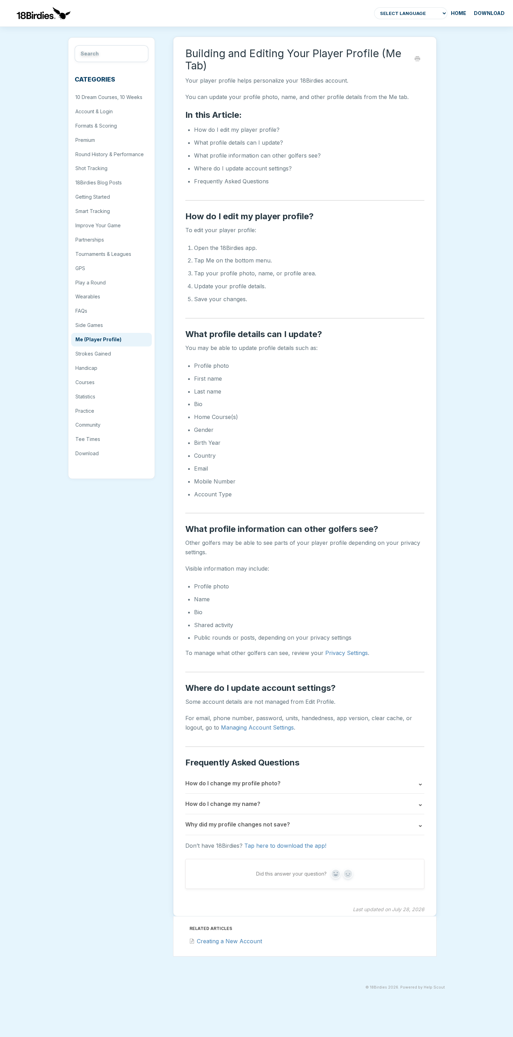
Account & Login (94, 111)
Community (88, 425)
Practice (84, 411)
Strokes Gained (93, 354)
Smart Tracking (92, 211)
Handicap (86, 368)
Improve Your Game (98, 225)
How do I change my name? (222, 803)
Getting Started (92, 197)
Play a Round (90, 282)
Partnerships (89, 240)
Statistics (85, 396)
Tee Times (87, 439)
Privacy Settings (346, 652)
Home (458, 13)
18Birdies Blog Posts (98, 182)
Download (489, 13)
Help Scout (434, 987)
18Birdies (378, 987)
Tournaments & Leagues (103, 254)
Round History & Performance (109, 154)
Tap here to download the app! (285, 845)
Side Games (89, 325)
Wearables (87, 296)
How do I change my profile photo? (233, 783)
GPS (80, 268)
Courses (85, 382)
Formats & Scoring (96, 126)
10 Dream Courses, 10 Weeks (108, 97)
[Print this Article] (417, 59)
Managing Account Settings (257, 727)
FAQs (81, 311)
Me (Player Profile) (98, 339)
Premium (85, 140)
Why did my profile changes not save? (237, 824)
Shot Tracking (91, 168)
